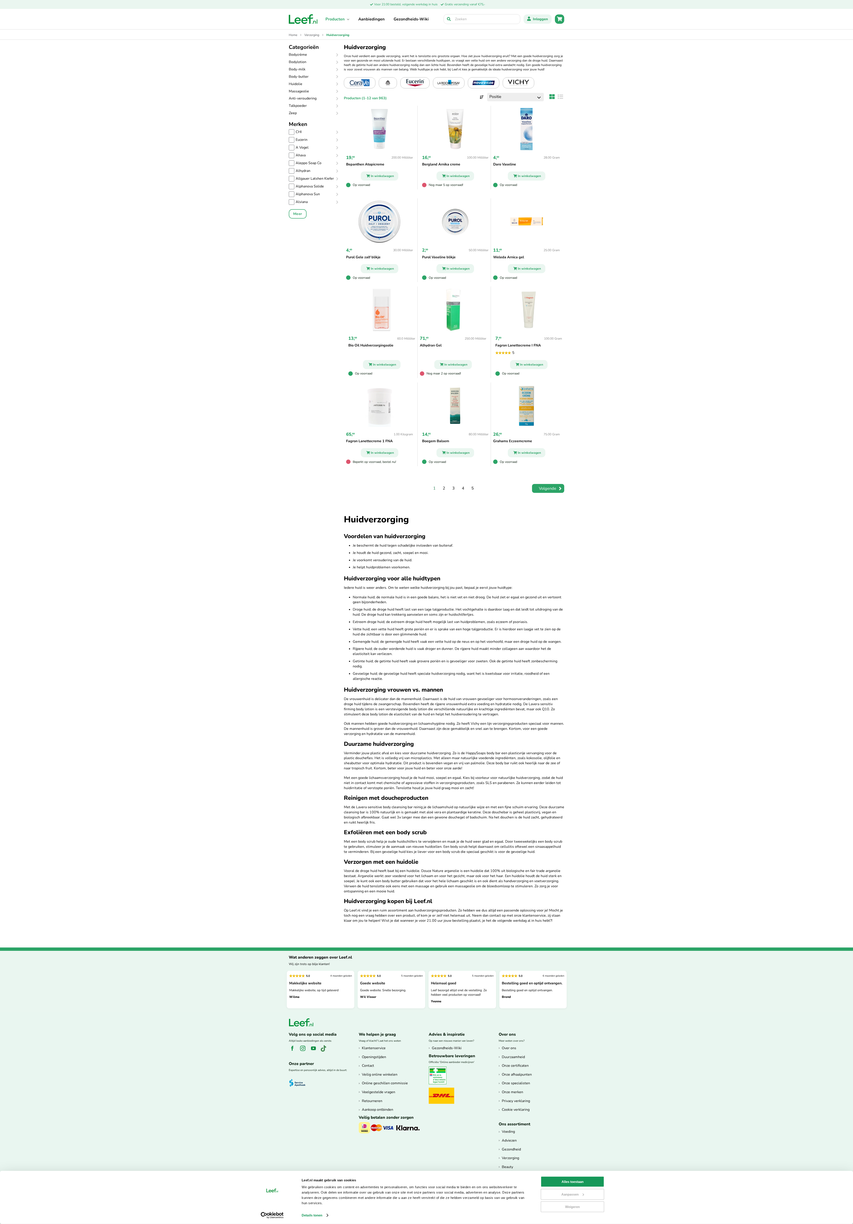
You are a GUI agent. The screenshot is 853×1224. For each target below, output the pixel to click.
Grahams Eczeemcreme (512, 441)
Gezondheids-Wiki (411, 19)
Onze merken (512, 1092)
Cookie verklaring (516, 1109)
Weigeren (572, 1207)
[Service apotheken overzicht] (299, 1083)
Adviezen (509, 1140)
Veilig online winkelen (379, 1074)
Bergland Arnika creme (441, 164)
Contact (368, 1065)
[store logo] (303, 19)
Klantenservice (374, 1048)
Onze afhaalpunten (517, 1074)
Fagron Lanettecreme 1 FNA (369, 441)
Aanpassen (570, 1194)
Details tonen (312, 1215)
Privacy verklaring (516, 1101)
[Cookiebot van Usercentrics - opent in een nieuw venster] (272, 1215)
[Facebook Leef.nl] (294, 1051)
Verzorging (312, 35)
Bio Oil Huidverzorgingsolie (370, 345)
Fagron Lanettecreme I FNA (518, 345)
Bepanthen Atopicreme (365, 164)
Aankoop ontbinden (377, 1109)
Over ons (509, 1048)
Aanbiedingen (371, 19)
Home (293, 35)
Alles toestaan (573, 1182)
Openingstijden (374, 1057)
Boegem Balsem (435, 441)
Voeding (508, 1131)
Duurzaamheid (513, 1057)
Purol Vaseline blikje (439, 257)
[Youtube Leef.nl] (315, 1051)
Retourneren (372, 1101)
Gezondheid (511, 1149)
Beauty (507, 1166)
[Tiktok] (325, 1051)
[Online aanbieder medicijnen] (439, 1083)
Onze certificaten (515, 1065)
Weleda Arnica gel (508, 257)
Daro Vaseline (504, 164)
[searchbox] (482, 19)
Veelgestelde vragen (378, 1092)
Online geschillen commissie (385, 1083)
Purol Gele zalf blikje (363, 257)
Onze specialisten (516, 1083)
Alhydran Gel (431, 345)
